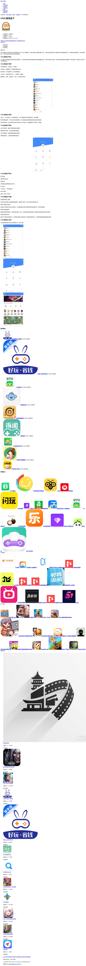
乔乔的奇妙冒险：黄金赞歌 (9, 886)
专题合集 (5, 7)
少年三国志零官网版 (8, 783)
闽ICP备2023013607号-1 (15, 964)
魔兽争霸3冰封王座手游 (9, 767)
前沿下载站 (3, 1)
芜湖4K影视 (6, 743)
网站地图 (28, 956)
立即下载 (3, 42)
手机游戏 (5, 5)
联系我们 (10, 956)
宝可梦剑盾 (6, 902)
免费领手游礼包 (21, 40)
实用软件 (18, 14)
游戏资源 (7, 40)
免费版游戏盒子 (13, 40)
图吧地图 (5, 949)
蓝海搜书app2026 (7, 872)
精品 (4, 9)
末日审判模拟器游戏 (8, 934)
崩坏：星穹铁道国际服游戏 (9, 918)
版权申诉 (14, 956)
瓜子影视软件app (7, 854)
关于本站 (5, 956)
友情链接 (19, 956)
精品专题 (5, 10)
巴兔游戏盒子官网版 (8, 798)
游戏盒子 (3, 40)
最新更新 (5, 12)
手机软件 (5, 6)
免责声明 (24, 956)
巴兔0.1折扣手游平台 (8, 839)
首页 (4, 3)
